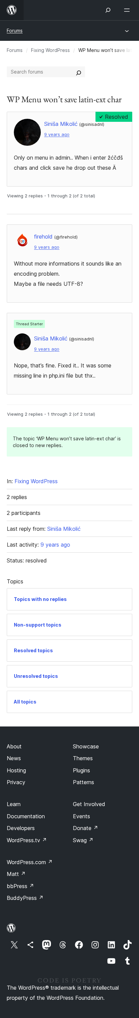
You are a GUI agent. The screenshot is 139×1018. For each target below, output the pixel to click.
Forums (15, 30)
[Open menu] (128, 10)
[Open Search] (108, 10)
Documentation (26, 816)
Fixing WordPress (50, 50)
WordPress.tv (27, 840)
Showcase (86, 746)
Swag (83, 840)
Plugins (81, 770)
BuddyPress (25, 898)
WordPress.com (30, 862)
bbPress (20, 886)
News (14, 758)
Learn (14, 804)
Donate (85, 828)
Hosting (16, 770)
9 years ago (57, 134)
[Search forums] (78, 71)
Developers (21, 828)
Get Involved (89, 804)
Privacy (16, 782)
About (14, 746)
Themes (83, 758)
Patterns (83, 782)
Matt (16, 874)
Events (81, 816)
